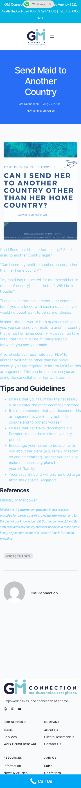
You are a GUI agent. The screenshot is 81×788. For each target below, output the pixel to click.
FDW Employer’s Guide (41, 110)
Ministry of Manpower (18, 500)
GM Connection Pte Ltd (52, 521)
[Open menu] (52, 36)
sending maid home (18, 555)
